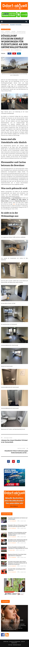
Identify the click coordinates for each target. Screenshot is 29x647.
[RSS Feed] (7, 634)
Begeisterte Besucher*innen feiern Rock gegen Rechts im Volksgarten (17, 555)
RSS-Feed (10, 644)
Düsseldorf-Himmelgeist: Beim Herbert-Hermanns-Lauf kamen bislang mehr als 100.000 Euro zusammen (17, 563)
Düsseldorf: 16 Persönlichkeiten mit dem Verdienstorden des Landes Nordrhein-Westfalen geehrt (17, 534)
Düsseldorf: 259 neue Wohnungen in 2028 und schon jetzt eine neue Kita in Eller (17, 525)
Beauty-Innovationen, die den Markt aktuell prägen (12, 621)
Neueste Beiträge (6, 514)
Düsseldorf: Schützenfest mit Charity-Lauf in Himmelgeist (17, 518)
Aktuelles (3, 29)
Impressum (5, 641)
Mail (14, 204)
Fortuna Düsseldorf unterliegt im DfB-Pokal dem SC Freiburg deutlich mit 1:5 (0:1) (18, 547)
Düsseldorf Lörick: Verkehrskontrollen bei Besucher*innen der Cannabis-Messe (17, 540)
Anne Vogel (12, 550)
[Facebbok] (2, 634)
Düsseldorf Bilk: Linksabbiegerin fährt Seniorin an (16, 569)
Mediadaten (14, 642)
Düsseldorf (8, 29)
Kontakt (23, 641)
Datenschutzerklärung (14, 641)
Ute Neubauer (6, 50)
